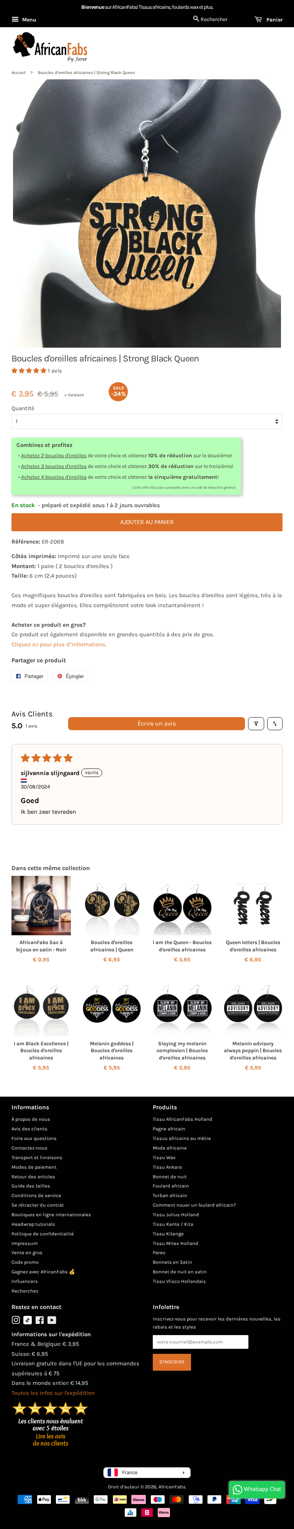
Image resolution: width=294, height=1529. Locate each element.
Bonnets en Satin (172, 1262)
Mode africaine (170, 1148)
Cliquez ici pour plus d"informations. (58, 644)
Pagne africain (169, 1129)
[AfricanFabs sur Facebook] (39, 1322)
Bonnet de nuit (170, 1176)
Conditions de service (36, 1195)
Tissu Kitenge (168, 1234)
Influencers (24, 1281)
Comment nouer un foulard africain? (194, 1205)
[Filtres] (256, 723)
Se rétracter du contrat (37, 1205)
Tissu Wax (164, 1157)
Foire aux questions (34, 1138)
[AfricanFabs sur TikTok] (27, 1322)
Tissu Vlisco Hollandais (179, 1281)
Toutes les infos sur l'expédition (53, 1392)
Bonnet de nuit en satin (180, 1271)
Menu (28, 19)
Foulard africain (171, 1186)
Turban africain (170, 1195)
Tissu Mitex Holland (175, 1243)
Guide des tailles (30, 1186)
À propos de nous (30, 1119)
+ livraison (74, 394)
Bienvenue (92, 7)
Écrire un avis (156, 723)
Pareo (159, 1252)
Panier (274, 19)
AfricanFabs (172, 1487)
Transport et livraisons (36, 1157)
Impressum (24, 1243)
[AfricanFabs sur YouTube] (51, 1322)
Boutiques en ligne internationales (51, 1214)
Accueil (18, 72)
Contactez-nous (29, 1148)
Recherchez (24, 1291)
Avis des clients (29, 1129)
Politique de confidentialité (42, 1234)
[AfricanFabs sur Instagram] (15, 1322)
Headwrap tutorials (33, 1224)
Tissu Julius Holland (176, 1214)
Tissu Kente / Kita (173, 1224)
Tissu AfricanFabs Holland (182, 1119)
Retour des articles (33, 1176)
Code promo (25, 1262)
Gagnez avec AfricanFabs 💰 (43, 1271)
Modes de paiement (34, 1167)
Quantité (22, 408)
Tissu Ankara (167, 1167)
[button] (29, 370)
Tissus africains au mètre (182, 1138)
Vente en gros (26, 1252)
